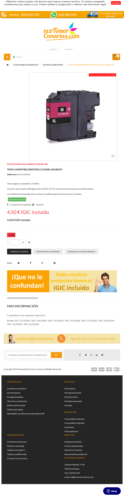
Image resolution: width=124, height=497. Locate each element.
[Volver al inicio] (7, 65)
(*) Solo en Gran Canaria (17, 458)
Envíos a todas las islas (73, 446)
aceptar (116, 3)
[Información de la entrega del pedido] (62, 14)
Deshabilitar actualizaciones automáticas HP (25, 413)
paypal (101, 369)
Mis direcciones (71, 397)
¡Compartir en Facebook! (20, 204)
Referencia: (12, 174)
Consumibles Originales (74, 423)
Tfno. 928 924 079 (72, 473)
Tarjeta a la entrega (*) (16, 450)
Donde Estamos (13, 393)
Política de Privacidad (16, 405)
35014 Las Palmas (71, 469)
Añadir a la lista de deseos (81, 251)
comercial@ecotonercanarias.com (78, 477)
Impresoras (69, 427)
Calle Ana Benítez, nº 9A (74, 464)
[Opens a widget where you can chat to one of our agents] (112, 491)
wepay (116, 369)
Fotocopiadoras (71, 431)
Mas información (22, 306)
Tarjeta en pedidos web (16, 454)
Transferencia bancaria (16, 442)
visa (94, 369)
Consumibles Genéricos (74, 419)
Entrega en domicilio (73, 442)
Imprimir (40, 204)
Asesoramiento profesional (75, 454)
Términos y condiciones (17, 401)
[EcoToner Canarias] (62, 31)
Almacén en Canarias (73, 450)
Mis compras (69, 388)
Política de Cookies (15, 409)
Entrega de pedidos (15, 397)
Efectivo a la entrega (15, 446)
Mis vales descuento (72, 393)
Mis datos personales (73, 401)
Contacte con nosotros (16, 388)
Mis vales (68, 405)
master (109, 369)
